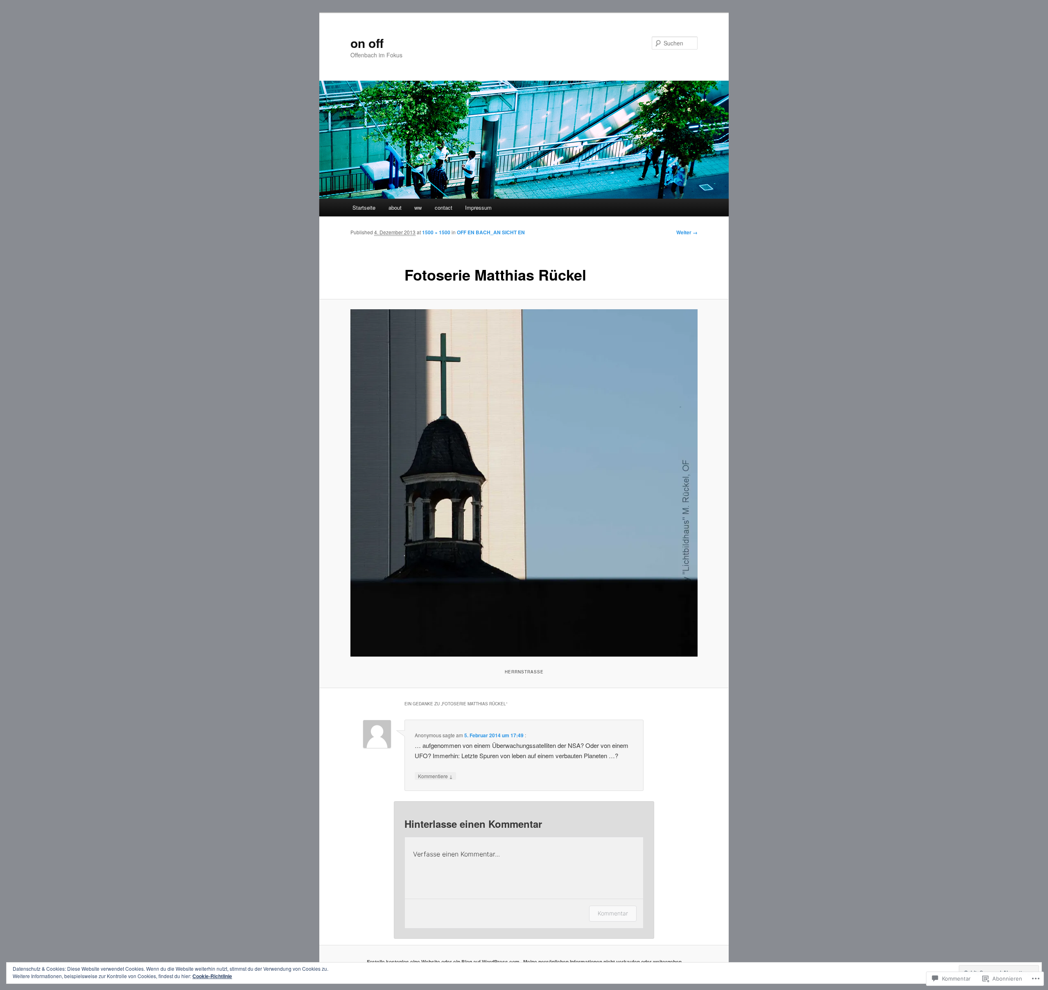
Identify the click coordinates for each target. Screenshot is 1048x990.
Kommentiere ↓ (435, 776)
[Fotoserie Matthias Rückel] (524, 483)
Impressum (478, 207)
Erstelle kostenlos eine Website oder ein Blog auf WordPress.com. (444, 961)
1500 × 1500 (436, 232)
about (395, 207)
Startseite (363, 207)
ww (418, 207)
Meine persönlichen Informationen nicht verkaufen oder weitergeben (602, 961)
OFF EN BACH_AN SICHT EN (491, 232)
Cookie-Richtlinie (212, 976)
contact (443, 207)
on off (367, 43)
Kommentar (613, 913)
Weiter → (687, 232)
